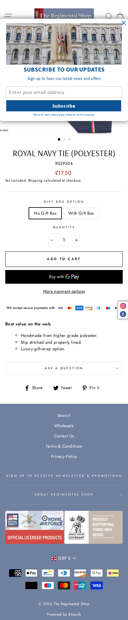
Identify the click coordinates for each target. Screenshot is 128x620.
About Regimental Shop (64, 494)
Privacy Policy (64, 456)
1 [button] (59, 139)
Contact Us (64, 436)
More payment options (64, 291)
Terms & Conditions (64, 446)
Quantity (64, 227)
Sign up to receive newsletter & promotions (64, 475)
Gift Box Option (64, 201)
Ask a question (64, 368)
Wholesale (64, 425)
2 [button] (64, 140)
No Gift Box (45, 213)
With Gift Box (81, 213)
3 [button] (69, 140)
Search (64, 415)
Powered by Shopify (64, 614)
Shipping (35, 180)
